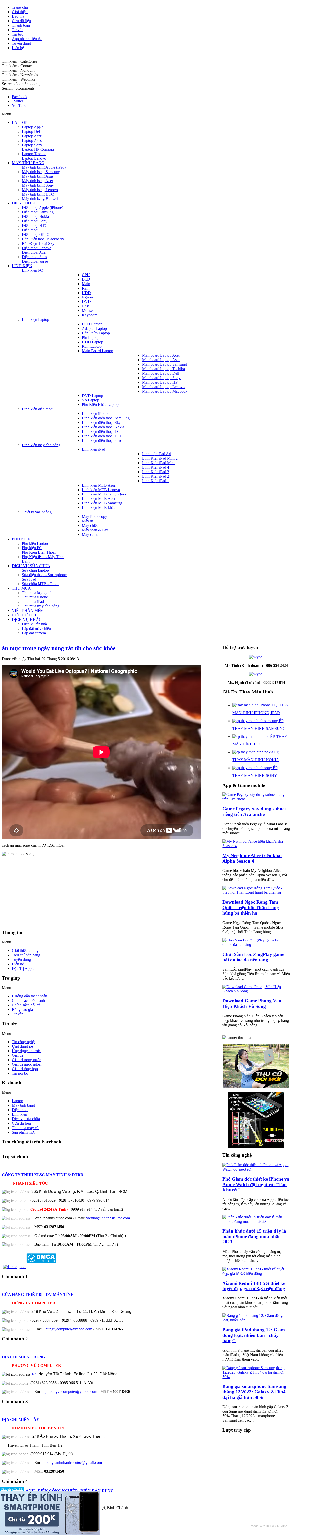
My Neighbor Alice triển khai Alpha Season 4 (252, 858)
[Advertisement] (112, 895)
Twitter (17, 101)
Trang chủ (20, 7)
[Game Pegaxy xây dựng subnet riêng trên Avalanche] (256, 799)
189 (74, 1374)
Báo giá (18, 16)
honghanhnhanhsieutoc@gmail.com (73, 1462)
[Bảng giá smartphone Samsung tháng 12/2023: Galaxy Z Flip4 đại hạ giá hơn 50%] (256, 1377)
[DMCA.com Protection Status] (40, 1267)
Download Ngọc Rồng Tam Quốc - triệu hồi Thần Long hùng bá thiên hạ (250, 907)
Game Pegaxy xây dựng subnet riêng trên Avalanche (254, 811)
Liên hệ (18, 48)
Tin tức (17, 34)
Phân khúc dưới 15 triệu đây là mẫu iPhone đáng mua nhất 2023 (254, 1236)
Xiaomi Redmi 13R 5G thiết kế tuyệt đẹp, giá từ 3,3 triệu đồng (253, 1286)
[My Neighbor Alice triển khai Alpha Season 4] (256, 846)
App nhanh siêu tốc (27, 39)
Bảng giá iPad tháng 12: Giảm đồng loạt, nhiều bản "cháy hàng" (253, 1335)
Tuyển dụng (21, 43)
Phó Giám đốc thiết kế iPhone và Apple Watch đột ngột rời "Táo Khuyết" (255, 1184)
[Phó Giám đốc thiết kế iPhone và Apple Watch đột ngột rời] (256, 1169)
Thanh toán (21, 25)
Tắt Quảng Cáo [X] (12, 1489)
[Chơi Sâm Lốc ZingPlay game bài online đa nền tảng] (256, 944)
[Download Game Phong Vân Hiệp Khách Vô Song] (256, 991)
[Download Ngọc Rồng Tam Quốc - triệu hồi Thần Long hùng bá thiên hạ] (256, 892)
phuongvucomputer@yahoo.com (71, 1391)
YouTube (19, 105)
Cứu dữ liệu (21, 21)
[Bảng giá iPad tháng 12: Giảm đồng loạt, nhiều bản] (256, 1320)
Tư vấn (17, 30)
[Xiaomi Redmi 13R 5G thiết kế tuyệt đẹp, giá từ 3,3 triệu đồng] (256, 1273)
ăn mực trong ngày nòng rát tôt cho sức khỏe (59, 648)
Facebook (19, 97)
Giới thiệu (20, 12)
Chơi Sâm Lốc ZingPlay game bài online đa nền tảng (253, 957)
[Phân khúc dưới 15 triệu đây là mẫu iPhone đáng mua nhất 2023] (256, 1221)
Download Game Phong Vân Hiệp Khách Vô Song (251, 1003)
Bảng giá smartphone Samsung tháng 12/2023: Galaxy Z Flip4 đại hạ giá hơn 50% (254, 1392)
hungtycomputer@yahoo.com (68, 1329)
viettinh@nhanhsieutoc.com (108, 1218)
